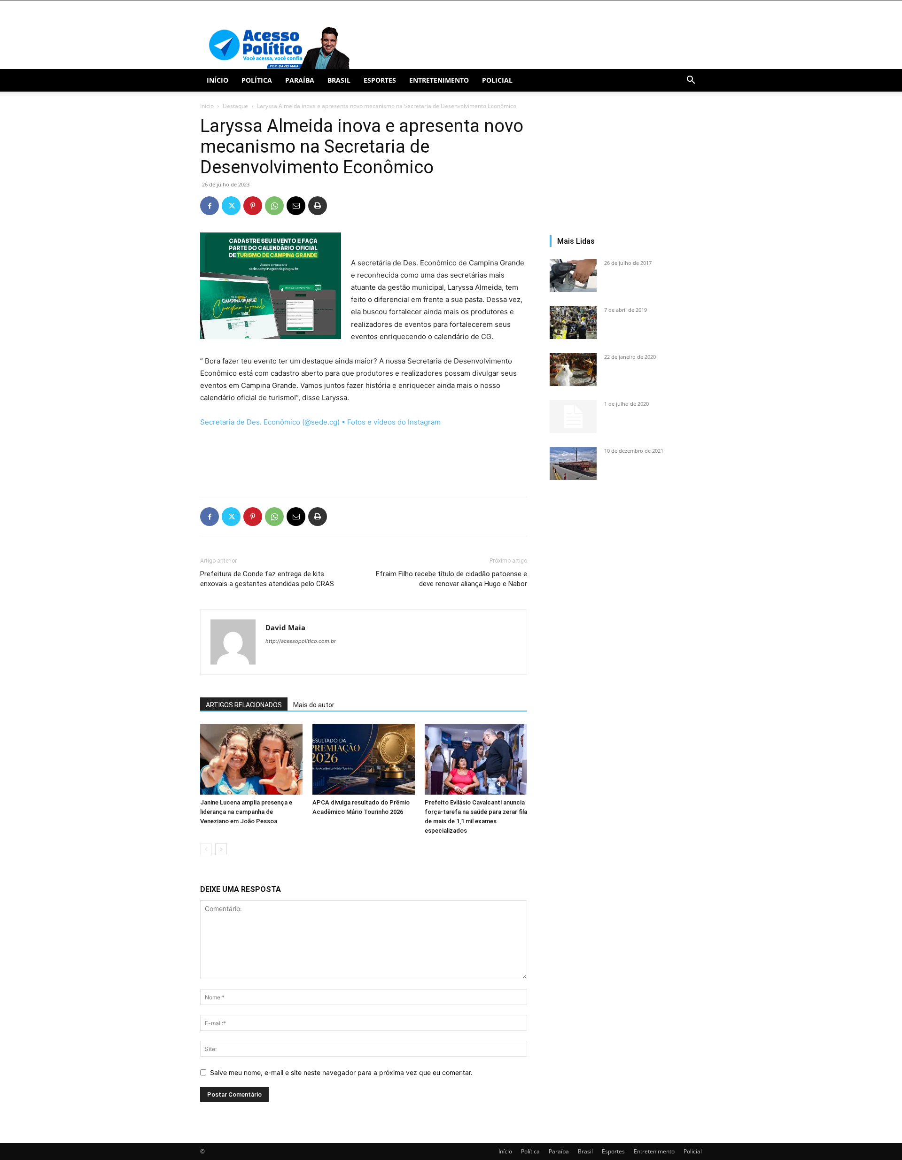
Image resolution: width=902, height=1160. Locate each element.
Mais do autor (313, 705)
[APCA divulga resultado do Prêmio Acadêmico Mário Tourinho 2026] (363, 759)
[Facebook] (209, 205)
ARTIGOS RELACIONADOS (244, 705)
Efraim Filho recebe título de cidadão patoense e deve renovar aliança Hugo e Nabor (451, 579)
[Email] (296, 205)
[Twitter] (231, 205)
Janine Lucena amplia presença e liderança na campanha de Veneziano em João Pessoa (246, 812)
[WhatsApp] (274, 205)
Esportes (380, 80)
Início (217, 80)
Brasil (338, 80)
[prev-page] (206, 849)
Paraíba (299, 80)
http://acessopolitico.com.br (300, 641)
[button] (690, 81)
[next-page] (221, 849)
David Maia (285, 627)
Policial (497, 80)
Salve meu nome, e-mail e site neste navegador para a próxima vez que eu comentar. (341, 1072)
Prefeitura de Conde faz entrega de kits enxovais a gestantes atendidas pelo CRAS (267, 579)
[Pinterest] (252, 205)
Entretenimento (439, 80)
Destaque (235, 106)
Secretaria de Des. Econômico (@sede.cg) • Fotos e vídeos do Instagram (320, 422)
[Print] (317, 205)
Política (256, 80)
